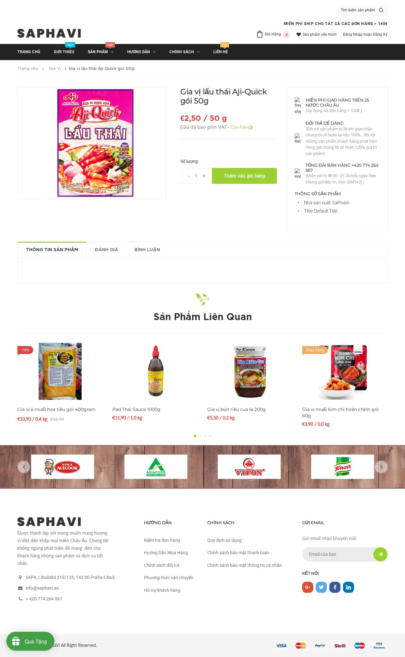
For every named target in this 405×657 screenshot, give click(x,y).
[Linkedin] (348, 587)
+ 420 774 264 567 (44, 598)
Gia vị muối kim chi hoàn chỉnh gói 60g (340, 412)
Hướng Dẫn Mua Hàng (166, 552)
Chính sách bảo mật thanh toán (238, 552)
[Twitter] (321, 587)
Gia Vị (55, 69)
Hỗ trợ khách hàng (162, 590)
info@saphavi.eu (42, 588)
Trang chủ (27, 69)
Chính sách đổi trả (161, 565)
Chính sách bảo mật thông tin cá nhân (244, 565)
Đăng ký (380, 34)
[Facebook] (334, 587)
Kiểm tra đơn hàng (162, 540)
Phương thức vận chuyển (168, 577)
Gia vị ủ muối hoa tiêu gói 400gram (56, 409)
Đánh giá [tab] (106, 250)
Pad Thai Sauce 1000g (136, 409)
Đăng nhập (353, 34)
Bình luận (147, 250)
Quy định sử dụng (224, 540)
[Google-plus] (307, 587)
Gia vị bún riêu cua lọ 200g (236, 409)
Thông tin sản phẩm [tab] (52, 250)
